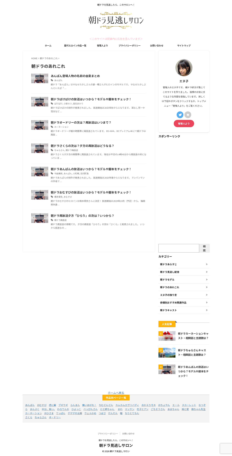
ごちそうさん (158, 409)
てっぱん (60, 413)
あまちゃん (173, 409)
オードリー (55, 417)
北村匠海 (84, 173)
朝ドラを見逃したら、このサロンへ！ (116, 440)
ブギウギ (63, 405)
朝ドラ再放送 (72, 150)
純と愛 (185, 409)
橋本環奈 (58, 196)
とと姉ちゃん (107, 409)
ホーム (48, 45)
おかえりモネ (148, 405)
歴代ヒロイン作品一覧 (75, 45)
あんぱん (58, 80)
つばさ (102, 413)
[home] (187, 114)
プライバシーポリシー (130, 45)
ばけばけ (58, 103)
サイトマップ (184, 45)
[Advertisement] (183, 191)
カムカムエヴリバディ (127, 405)
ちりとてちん (132, 413)
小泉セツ (68, 103)
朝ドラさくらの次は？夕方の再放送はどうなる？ (82, 145)
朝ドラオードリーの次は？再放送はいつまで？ (81, 122)
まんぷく (34, 409)
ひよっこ (76, 409)
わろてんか (63, 409)
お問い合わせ (156, 45)
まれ (120, 409)
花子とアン (142, 409)
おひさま (49, 413)
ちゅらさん (59, 150)
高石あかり (78, 103)
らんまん (75, 405)
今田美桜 (58, 173)
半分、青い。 (48, 409)
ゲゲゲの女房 (75, 413)
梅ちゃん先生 (198, 409)
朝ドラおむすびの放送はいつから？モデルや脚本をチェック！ (91, 192)
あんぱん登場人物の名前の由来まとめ (75, 76)
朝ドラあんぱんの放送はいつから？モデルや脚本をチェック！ (91, 169)
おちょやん (164, 405)
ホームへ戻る (116, 393)
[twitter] (180, 114)
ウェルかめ (90, 413)
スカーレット (189, 405)
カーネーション (61, 126)
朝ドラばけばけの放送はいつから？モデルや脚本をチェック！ (91, 99)
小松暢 (76, 173)
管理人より (102, 45)
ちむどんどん (106, 405)
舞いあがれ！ (89, 405)
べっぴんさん (90, 409)
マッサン (129, 409)
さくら (28, 417)
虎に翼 (52, 405)
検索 (204, 248)
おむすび (68, 196)
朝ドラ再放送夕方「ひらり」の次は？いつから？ (82, 215)
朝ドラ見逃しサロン (116, 445)
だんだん (113, 413)
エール (176, 405)
